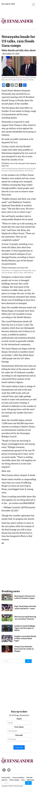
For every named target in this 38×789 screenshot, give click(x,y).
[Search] (28, 661)
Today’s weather (14, 780)
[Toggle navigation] (33, 4)
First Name (19, 727)
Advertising (30, 780)
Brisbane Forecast (15, 11)
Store (23, 780)
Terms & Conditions (18, 777)
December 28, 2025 (10, 510)
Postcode (19, 735)
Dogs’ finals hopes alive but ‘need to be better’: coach (25, 607)
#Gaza (13, 485)
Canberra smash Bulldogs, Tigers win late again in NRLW (25, 628)
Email (19, 719)
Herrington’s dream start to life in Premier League (24, 597)
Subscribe (19, 747)
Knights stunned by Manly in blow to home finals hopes (25, 638)
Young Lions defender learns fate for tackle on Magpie (24, 649)
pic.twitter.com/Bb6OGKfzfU (22, 503)
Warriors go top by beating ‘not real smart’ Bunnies (25, 618)
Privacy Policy (6, 777)
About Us (4, 780)
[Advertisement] (19, 567)
